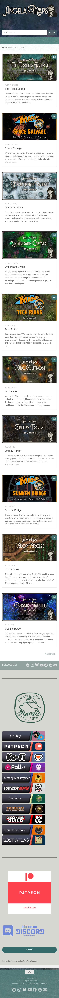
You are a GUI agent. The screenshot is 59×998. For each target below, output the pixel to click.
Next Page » (51, 654)
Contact (29, 950)
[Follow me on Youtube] (41, 665)
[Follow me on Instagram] (32, 665)
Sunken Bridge (13, 510)
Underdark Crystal (15, 266)
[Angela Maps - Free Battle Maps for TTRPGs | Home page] (29, 10)
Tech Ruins (11, 329)
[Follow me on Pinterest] (50, 665)
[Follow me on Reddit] (27, 665)
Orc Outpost (12, 391)
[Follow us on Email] (55, 665)
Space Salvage (13, 148)
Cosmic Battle (13, 628)
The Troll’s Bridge (15, 88)
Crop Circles (12, 569)
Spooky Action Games (38, 984)
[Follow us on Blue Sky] (37, 665)
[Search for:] (24, 32)
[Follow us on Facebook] (46, 665)
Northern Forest (14, 207)
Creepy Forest (13, 450)
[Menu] (55, 40)
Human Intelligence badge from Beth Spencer (20, 961)
